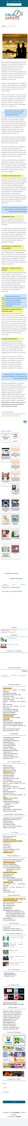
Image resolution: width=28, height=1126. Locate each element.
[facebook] (10, 1)
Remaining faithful (9, 973)
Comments (23, 675)
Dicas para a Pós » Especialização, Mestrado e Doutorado (17, 944)
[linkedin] (16, 1)
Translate (12, 632)
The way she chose (9, 976)
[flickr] (19, 1)
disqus (13, 584)
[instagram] (7, 1)
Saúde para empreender (12, 644)
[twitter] (13, 1)
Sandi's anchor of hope (10, 974)
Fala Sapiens (15, 1112)
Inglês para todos (14, 950)
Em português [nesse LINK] (10, 1002)
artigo (10, 323)
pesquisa (13, 315)
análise (10, 185)
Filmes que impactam (12, 638)
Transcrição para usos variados (17, 937)
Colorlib (18, 1116)
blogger (5, 584)
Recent (5, 675)
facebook (22, 584)
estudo (5, 232)
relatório (5, 178)
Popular (14, 675)
